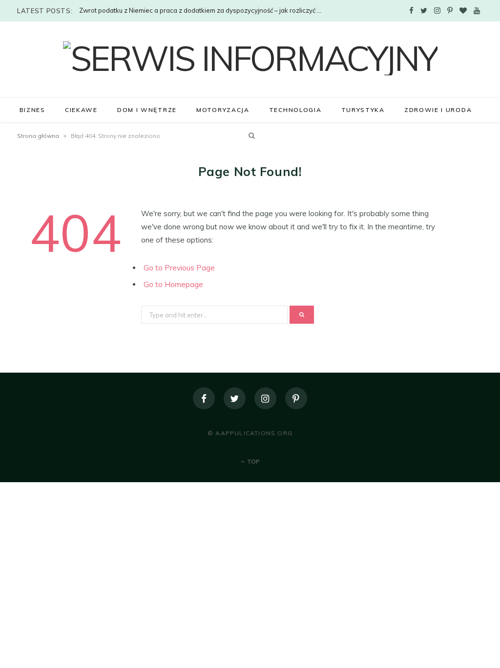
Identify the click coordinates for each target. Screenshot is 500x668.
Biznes (32, 109)
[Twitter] (235, 398)
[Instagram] (265, 398)
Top (253, 461)
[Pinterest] (296, 398)
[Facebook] (204, 398)
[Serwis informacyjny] (250, 58)
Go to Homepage (173, 284)
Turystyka (363, 109)
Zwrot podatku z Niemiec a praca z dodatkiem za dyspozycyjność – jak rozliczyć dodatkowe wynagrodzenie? (203, 10)
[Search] (250, 135)
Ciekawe (81, 109)
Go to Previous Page (179, 267)
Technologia (295, 109)
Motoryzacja (223, 109)
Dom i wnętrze (147, 109)
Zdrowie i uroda (438, 109)
